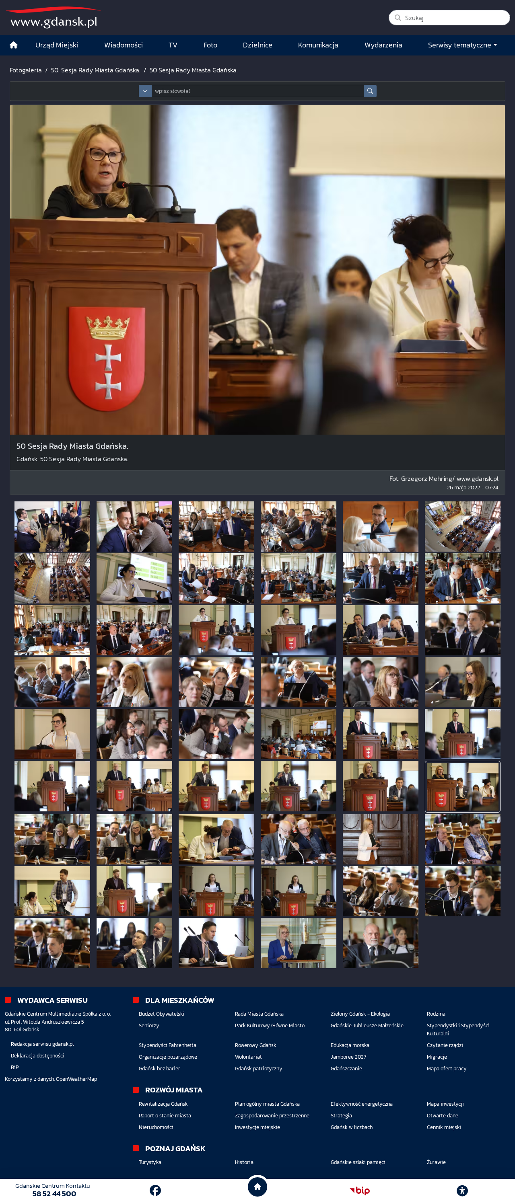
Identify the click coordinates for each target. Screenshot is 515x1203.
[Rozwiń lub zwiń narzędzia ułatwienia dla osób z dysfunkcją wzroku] (462, 1191)
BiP (15, 1067)
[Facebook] (155, 1190)
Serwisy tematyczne (459, 45)
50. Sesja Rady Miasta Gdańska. (95, 70)
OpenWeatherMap (76, 1079)
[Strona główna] (14, 45)
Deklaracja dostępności (37, 1055)
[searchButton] (370, 91)
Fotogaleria (26, 70)
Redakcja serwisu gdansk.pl (42, 1044)
